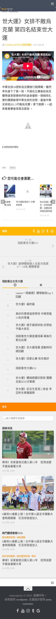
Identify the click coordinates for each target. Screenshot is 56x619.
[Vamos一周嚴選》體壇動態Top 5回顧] (8, 294)
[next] (53, 202)
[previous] (3, 202)
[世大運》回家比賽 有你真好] (8, 360)
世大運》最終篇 (25, 304)
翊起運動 (21, 537)
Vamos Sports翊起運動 (18, 45)
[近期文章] (15, 285)
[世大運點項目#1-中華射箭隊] (27, 191)
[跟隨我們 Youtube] (38, 231)
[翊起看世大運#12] (8, 369)
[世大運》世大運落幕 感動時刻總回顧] (8, 348)
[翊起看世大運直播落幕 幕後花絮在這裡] (8, 337)
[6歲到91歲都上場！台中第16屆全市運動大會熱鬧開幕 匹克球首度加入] (28, 493)
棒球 (33, 556)
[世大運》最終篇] (8, 305)
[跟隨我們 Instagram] (43, 231)
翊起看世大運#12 (26, 368)
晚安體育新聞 (8, 537)
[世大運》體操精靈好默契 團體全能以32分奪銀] (8, 379)
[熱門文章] (41, 285)
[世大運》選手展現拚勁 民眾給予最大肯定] (8, 326)
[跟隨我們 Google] (52, 231)
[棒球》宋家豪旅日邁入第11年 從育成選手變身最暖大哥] (28, 445)
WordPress (21, 599)
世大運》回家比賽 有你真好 (32, 358)
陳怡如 (12, 168)
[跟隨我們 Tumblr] (47, 231)
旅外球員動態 (8, 556)
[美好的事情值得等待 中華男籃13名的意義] (8, 315)
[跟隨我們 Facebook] (33, 231)
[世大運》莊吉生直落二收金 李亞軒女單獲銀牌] (8, 390)
